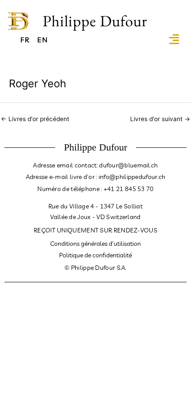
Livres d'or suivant (160, 118)
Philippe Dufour (95, 21)
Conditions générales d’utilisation (95, 244)
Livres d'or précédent (35, 118)
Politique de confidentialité (95, 255)
